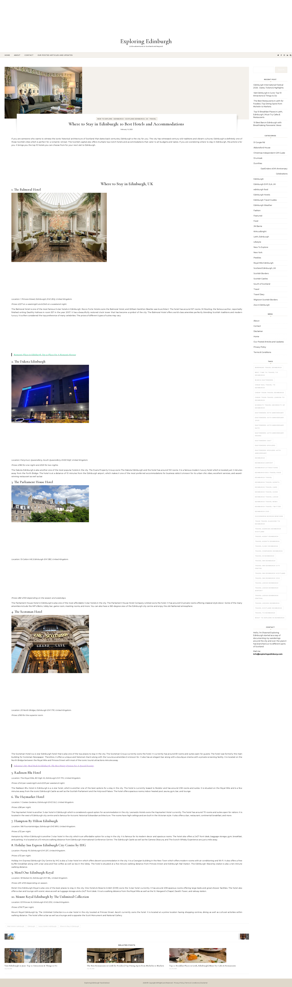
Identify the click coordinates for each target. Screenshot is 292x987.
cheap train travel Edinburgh (269, 392)
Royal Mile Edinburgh (263, 263)
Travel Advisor (105, 983)
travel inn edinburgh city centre (267, 567)
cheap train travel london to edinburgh (270, 399)
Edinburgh (119, 119)
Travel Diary (259, 294)
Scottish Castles (261, 279)
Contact (29, 55)
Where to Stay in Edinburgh (69, 926)
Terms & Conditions (262, 352)
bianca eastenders (264, 380)
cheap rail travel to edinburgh (265, 386)
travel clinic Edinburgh (266, 546)
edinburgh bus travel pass (268, 472)
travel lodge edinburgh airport (266, 589)
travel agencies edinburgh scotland (268, 530)
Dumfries (258, 163)
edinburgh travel (263, 477)
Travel (153, 119)
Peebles (257, 258)
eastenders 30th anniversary (269, 413)
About (17, 55)
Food (256, 221)
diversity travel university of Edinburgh (270, 406)
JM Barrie (258, 226)
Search (281, 70)
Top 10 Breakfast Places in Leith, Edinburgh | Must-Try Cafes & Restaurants (202, 965)
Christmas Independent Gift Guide (269, 153)
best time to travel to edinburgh (266, 374)
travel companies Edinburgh (269, 551)
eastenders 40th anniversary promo (269, 434)
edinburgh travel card (266, 487)
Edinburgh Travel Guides (265, 200)
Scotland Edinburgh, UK (136, 119)
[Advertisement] (68, 16)
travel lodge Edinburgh (266, 583)
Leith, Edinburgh (261, 237)
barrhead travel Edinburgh (268, 367)
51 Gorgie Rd (259, 142)
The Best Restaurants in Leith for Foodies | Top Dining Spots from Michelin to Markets (125, 965)
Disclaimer (258, 331)
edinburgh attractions (266, 467)
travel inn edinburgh (265, 561)
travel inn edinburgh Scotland (270, 573)
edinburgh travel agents (267, 482)
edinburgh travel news (266, 501)
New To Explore (104, 119)
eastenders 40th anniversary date (269, 426)
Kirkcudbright (260, 231)
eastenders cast (263, 440)
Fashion (257, 210)
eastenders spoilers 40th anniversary (268, 452)
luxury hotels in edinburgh (47, 926)
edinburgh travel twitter (268, 506)
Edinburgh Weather (263, 205)
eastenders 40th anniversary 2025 (269, 419)
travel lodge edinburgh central (266, 597)
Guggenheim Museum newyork (269, 516)
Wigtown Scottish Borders (266, 300)
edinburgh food (261, 189)
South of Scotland (262, 284)
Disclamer (204, 983)
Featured (258, 216)
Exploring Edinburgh (146, 41)
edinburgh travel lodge (266, 497)
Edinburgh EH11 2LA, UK (265, 184)
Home (7, 55)
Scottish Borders (261, 273)
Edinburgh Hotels (262, 195)
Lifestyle (257, 242)
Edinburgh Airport (264, 463)
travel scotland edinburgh (268, 608)
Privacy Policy (260, 347)
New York (258, 252)
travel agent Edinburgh (266, 536)
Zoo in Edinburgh (262, 305)
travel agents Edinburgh (267, 541)
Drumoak (258, 158)
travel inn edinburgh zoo (267, 578)
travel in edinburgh (264, 556)
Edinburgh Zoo (262, 511)
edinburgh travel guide (266, 492)
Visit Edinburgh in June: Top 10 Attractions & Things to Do (31, 965)
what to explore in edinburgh (269, 618)
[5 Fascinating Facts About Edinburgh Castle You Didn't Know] (10, 937)
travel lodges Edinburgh (267, 603)
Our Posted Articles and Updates (55, 55)
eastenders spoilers (265, 445)
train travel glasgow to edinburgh (267, 522)
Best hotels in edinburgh (15, 926)
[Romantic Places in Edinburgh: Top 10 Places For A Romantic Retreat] (244, 937)
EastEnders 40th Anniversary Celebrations (274, 171)
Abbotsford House (262, 148)
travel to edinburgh (265, 613)
